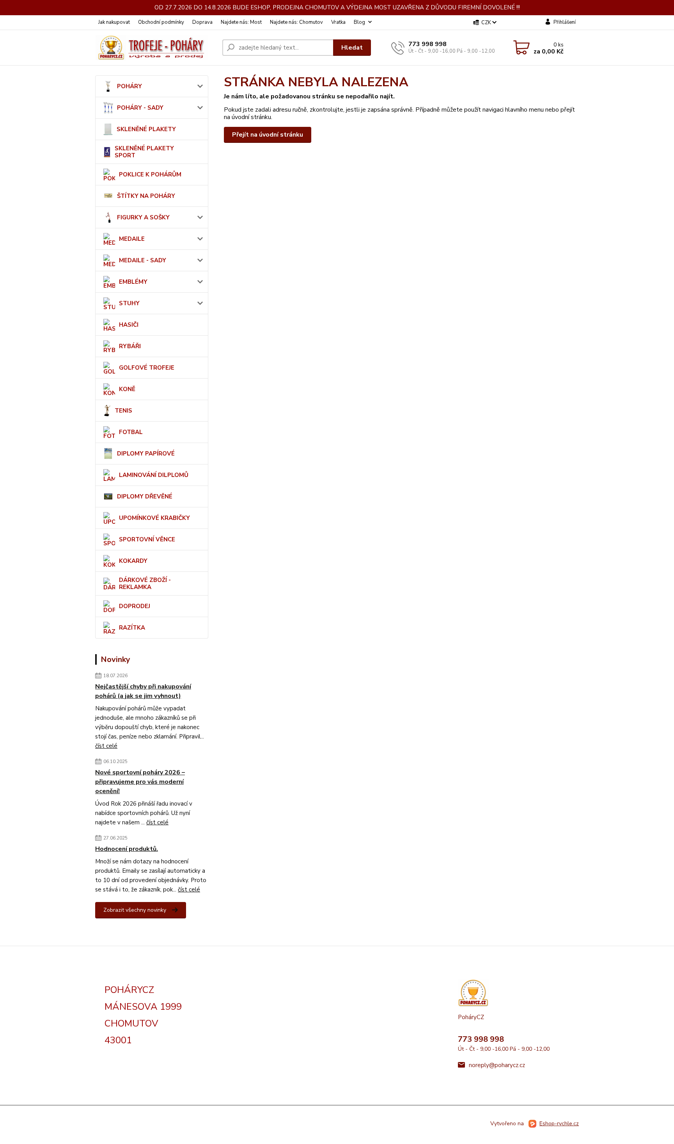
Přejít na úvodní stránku (267, 134)
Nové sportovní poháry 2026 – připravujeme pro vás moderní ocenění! (140, 781)
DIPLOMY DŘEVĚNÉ (144, 496)
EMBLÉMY (133, 282)
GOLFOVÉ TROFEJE (146, 368)
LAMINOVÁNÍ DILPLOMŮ (153, 475)
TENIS (123, 411)
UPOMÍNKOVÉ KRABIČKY (154, 518)
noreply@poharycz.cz (497, 1065)
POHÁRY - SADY (140, 108)
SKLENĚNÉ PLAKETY (146, 129)
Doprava (202, 22)
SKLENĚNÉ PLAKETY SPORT (144, 151)
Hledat (352, 47)
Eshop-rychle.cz (559, 1123)
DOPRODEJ (134, 606)
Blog (359, 22)
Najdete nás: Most (241, 22)
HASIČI (128, 325)
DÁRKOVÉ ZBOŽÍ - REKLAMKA (145, 583)
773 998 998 (427, 44)
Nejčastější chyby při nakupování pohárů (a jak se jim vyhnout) (143, 691)
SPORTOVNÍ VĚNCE (147, 539)
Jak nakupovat (114, 22)
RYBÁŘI (130, 346)
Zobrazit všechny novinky (134, 910)
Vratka (338, 22)
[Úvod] (155, 47)
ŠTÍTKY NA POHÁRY (146, 196)
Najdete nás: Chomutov (296, 22)
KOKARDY (133, 561)
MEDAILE (132, 239)
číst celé (106, 746)
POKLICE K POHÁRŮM (150, 174)
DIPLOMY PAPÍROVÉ (146, 453)
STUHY (129, 303)
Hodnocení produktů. (126, 849)
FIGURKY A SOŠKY (143, 217)
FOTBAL (131, 432)
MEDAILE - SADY (142, 260)
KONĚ (127, 389)
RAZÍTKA (132, 628)
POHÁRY (129, 86)
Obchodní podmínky (161, 22)
